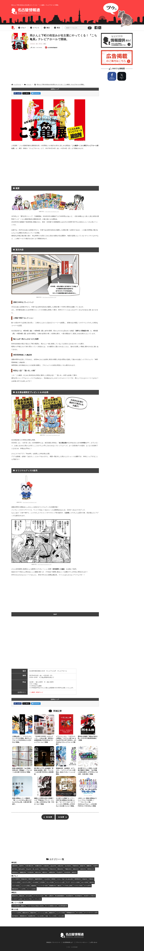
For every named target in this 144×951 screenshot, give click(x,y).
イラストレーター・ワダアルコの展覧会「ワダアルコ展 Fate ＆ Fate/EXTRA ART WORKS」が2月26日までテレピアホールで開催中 (66, 740)
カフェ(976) (87, 885)
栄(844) (21, 865)
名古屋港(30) (69, 895)
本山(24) (28, 869)
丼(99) (53, 879)
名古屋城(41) (78, 895)
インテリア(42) (60, 912)
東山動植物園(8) (59, 895)
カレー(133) (84, 882)
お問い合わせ (93, 942)
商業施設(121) (71, 912)
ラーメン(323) (16, 882)
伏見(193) (60, 865)
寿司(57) (30, 879)
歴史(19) (21, 895)
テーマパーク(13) (38, 895)
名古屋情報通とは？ (68, 942)
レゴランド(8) (37, 899)
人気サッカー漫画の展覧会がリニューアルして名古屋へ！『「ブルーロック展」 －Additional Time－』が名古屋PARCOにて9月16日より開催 (87, 802)
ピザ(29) (42, 882)
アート (40, 43)
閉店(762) (33, 912)
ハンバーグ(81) (25, 885)
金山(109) (53, 865)
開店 (48, 28)
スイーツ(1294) (31, 889)
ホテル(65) (29, 895)
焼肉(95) (33, 885)
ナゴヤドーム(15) (17, 899)
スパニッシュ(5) (59, 882)
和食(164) (24, 879)
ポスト (27, 93)
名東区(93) (52, 872)
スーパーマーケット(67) (91, 912)
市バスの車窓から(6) (51, 905)
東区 (45, 43)
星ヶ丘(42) (36, 869)
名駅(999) (15, 865)
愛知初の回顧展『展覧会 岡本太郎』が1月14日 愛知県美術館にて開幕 (88, 738)
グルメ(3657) (16, 879)
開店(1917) (26, 912)
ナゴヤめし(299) (67, 885)
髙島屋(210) (23, 916)
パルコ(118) (40, 916)
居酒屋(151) (52, 885)
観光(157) (15, 895)
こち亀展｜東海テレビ (36, 692)
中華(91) (91, 879)
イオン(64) (61, 916)
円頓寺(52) (76, 865)
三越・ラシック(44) (50, 916)
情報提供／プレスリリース (53, 942)
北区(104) (83, 869)
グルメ (23, 28)
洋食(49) (84, 879)
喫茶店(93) (15, 889)
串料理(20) (78, 879)
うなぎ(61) (47, 879)
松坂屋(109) (31, 916)
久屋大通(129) (29, 865)
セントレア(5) (28, 899)
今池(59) (95, 865)
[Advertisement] (55, 67)
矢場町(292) (38, 865)
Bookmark (37, 93)
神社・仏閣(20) (49, 895)
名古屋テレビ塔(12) (89, 895)
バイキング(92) (78, 885)
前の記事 (49, 817)
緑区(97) (74, 872)
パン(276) (22, 889)
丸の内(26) (68, 865)
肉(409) (92, 882)
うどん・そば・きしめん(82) (65, 879)
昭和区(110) (90, 869)
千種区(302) (68, 869)
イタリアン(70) (26, 882)
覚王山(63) (22, 869)
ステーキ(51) (16, 885)
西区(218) (76, 869)
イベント (36, 28)
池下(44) (14, 869)
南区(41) (44, 872)
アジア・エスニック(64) (73, 882)
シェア (19, 93)
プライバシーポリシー (82, 942)
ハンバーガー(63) (43, 885)
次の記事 (61, 817)
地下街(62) (15, 916)
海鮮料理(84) (38, 879)
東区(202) (60, 869)
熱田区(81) (15, 872)
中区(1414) (53, 869)
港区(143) (38, 872)
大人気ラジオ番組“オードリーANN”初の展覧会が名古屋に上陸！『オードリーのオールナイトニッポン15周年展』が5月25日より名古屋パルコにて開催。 (65, 802)
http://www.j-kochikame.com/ (52, 211)
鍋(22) (59, 885)
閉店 (58, 28)
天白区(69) (67, 872)
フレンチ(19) (50, 882)
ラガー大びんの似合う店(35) (35, 905)
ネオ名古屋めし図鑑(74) (19, 905)
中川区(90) (31, 872)
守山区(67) (60, 872)
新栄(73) (82, 865)
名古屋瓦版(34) (63, 905)
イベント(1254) (16, 912)
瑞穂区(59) (23, 872)
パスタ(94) (35, 882)
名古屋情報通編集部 (52, 47)
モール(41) (79, 912)
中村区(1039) (44, 869)
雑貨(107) (52, 912)
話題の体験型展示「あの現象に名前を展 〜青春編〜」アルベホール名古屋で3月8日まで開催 (22, 770)
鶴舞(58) (89, 865)
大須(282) (46, 865)
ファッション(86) (43, 912)
